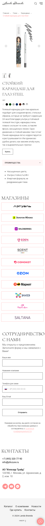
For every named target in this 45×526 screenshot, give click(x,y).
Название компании (10, 370)
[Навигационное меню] (41, 3)
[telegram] (5, 486)
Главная (6, 13)
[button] (35, 3)
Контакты (29, 510)
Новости (36, 506)
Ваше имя (6, 357)
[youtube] (11, 486)
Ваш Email (6, 397)
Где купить (16, 510)
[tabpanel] (22, 176)
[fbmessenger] (17, 486)
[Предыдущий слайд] (6, 46)
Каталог (8, 506)
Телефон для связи (10, 384)
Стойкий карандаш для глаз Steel (15, 16)
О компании (22, 506)
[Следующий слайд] (39, 46)
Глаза (15, 13)
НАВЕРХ (21, 521)
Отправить (22, 412)
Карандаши (25, 13)
